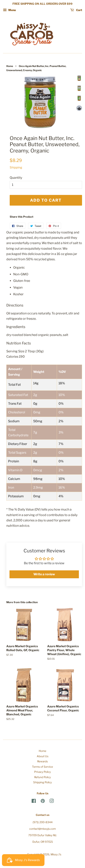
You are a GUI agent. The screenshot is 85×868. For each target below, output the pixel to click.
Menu (12, 10)
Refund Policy (42, 777)
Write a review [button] (44, 574)
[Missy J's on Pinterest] (43, 801)
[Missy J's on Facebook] (33, 801)
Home (9, 66)
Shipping (16, 167)
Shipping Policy (42, 782)
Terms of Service (42, 766)
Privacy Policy (42, 771)
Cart (79, 10)
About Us (42, 756)
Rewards (42, 761)
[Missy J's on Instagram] (51, 801)
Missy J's (56, 854)
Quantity (16, 178)
